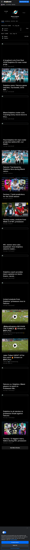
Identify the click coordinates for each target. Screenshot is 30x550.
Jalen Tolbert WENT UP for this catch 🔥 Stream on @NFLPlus (13, 357)
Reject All (15, 545)
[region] (15, 538)
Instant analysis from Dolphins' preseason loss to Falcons (14, 301)
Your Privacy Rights (14, 548)
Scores (8, 4)
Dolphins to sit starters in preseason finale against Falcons (13, 413)
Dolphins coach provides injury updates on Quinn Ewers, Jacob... (13, 274)
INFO (17, 21)
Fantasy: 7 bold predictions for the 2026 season (14, 195)
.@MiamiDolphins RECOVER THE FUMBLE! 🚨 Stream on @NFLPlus (14, 328)
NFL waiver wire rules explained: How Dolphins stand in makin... (13, 247)
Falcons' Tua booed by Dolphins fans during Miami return (14, 169)
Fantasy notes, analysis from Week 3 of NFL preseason (14, 221)
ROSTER (13, 21)
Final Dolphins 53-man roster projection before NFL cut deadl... (14, 142)
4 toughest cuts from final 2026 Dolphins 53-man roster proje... (15, 62)
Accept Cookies (15, 542)
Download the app (24, 1)
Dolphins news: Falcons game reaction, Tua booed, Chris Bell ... (15, 87)
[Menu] (1, 1)
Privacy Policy (13, 539)
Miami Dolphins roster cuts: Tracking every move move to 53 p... (15, 115)
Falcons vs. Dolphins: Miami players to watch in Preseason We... (14, 386)
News (13, 4)
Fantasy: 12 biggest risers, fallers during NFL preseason (14, 440)
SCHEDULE (7, 21)
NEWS (2, 21)
